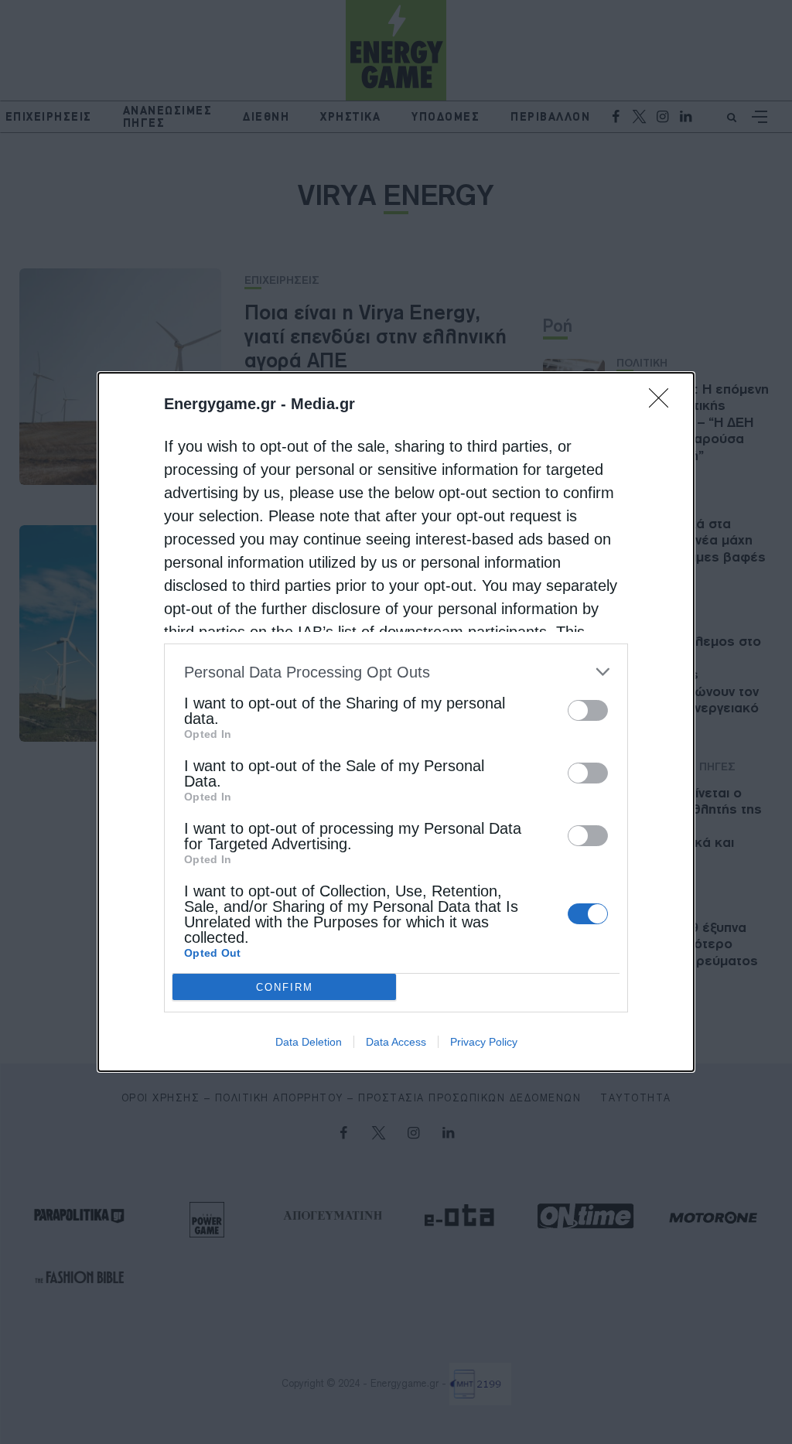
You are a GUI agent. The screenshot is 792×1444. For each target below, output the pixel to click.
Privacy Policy (483, 1042)
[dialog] (396, 722)
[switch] (588, 710)
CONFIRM (284, 987)
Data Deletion (308, 1042)
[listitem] (396, 672)
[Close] (663, 403)
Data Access (396, 1042)
